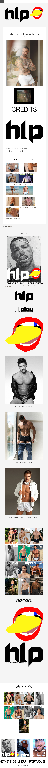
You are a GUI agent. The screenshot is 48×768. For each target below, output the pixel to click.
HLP (29, 765)
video (29, 148)
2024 (9, 148)
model (25, 148)
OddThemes (10, 226)
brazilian (16, 148)
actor (12, 148)
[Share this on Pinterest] (29, 151)
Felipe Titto (21, 148)
